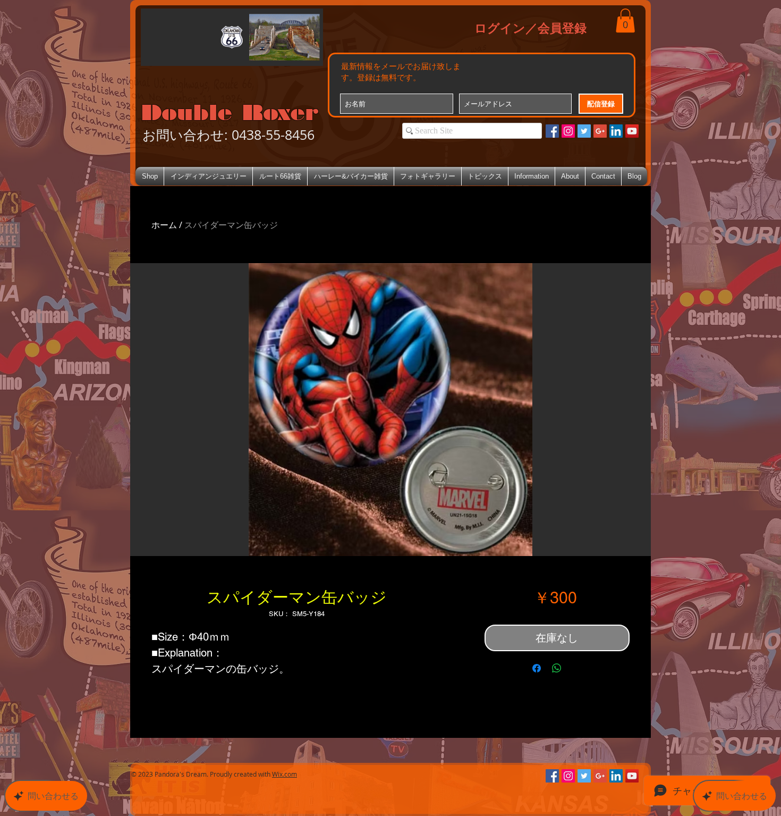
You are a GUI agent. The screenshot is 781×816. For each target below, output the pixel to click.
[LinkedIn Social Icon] (616, 131)
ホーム (164, 225)
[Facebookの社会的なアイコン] (552, 131)
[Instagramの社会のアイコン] (568, 131)
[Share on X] (577, 668)
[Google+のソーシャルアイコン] (600, 131)
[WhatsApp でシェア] (556, 668)
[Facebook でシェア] (536, 668)
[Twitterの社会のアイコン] (584, 131)
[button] (625, 20)
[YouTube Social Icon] (632, 131)
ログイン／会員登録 (530, 27)
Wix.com (284, 774)
